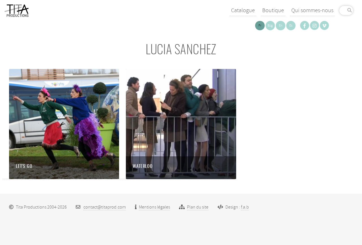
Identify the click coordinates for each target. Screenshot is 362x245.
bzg (270, 25)
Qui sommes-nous (312, 10)
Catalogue (243, 10)
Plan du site (197, 207)
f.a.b (245, 207)
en (280, 25)
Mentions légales (154, 207)
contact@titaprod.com (104, 207)
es (290, 25)
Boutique (273, 10)
